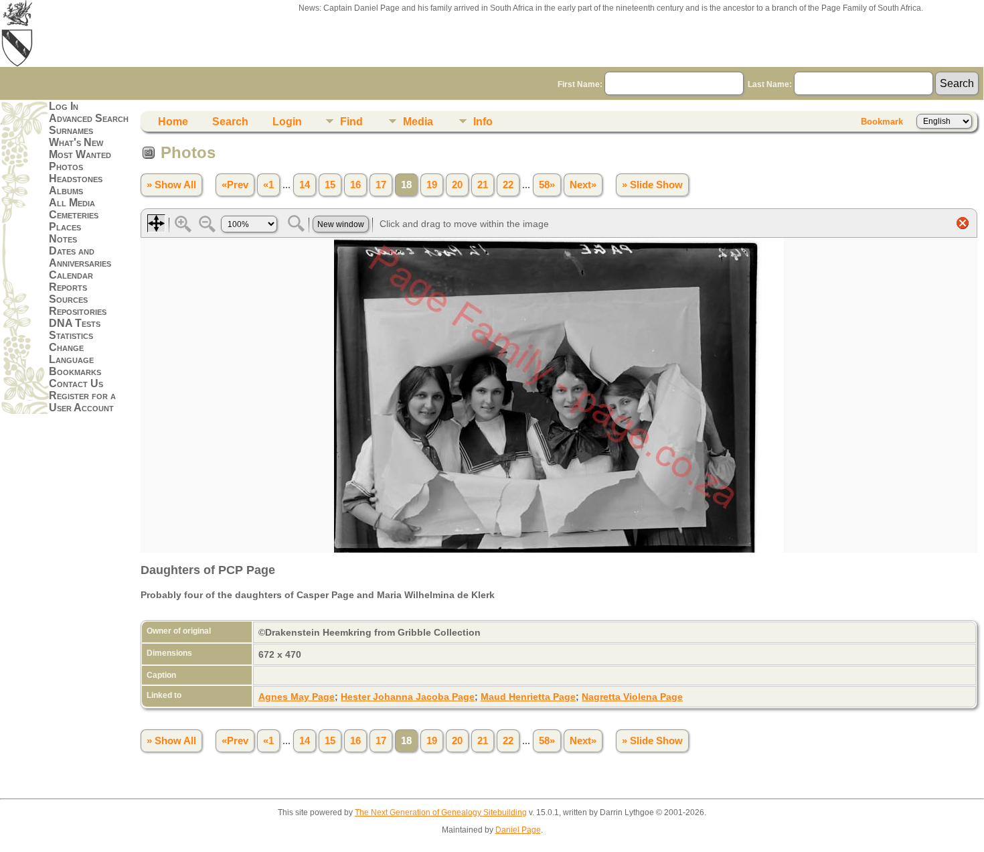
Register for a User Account (82, 401)
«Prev (235, 185)
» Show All (171, 185)
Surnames (71, 130)
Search (230, 121)
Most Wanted (80, 154)
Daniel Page (518, 830)
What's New (76, 142)
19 (431, 185)
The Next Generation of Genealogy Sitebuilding (441, 812)
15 (330, 185)
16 (355, 185)
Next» (583, 185)
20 (457, 185)
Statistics (71, 335)
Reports (68, 287)
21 (482, 185)
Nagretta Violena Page (632, 696)
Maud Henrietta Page (528, 696)
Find (351, 121)
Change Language (71, 353)
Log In (63, 106)
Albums (66, 190)
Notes (63, 238)
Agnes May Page (296, 696)
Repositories (77, 311)
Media (418, 121)
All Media (72, 202)
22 (508, 185)
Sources (68, 299)
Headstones (75, 178)
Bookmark (882, 122)
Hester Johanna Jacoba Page (408, 696)
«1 (268, 185)
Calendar (71, 275)
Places (65, 226)
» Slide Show (652, 185)
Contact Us (76, 383)
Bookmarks (75, 371)
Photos (66, 166)
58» (547, 185)
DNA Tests (74, 323)
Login (287, 121)
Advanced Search (89, 118)
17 (381, 185)
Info (483, 121)
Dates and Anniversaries (80, 257)
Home (173, 121)
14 (304, 185)
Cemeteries (73, 214)
